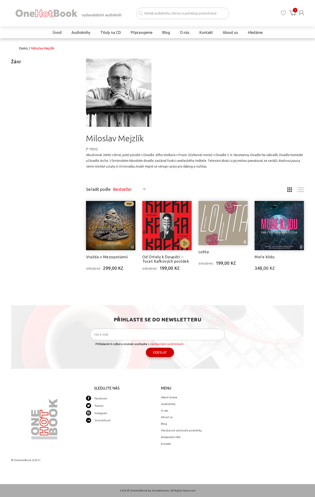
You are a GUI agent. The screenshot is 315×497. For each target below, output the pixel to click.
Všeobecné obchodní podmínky (181, 430)
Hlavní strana (169, 397)
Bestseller (122, 189)
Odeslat (160, 352)
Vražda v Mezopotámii (107, 257)
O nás (164, 410)
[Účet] (301, 12)
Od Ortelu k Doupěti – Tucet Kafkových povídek (165, 259)
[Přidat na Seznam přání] (131, 206)
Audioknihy (168, 403)
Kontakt (166, 443)
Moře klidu (264, 257)
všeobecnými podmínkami (167, 344)
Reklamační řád (170, 437)
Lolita (204, 252)
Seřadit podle (98, 189)
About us (166, 417)
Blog (164, 423)
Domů (23, 48)
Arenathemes (160, 490)
